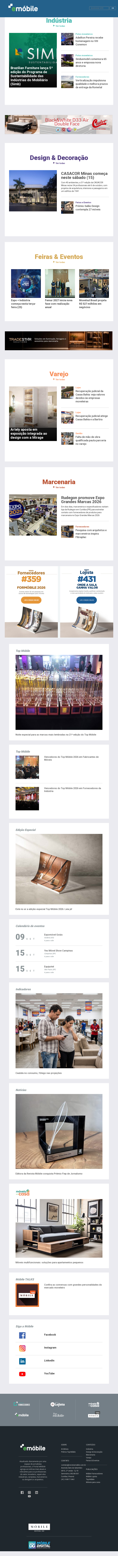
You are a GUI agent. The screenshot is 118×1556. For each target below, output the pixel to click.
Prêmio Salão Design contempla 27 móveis (88, 207)
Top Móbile (90, 1479)
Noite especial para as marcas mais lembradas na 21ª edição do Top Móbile (56, 734)
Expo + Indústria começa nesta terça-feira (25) (23, 304)
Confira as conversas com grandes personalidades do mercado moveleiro (73, 1286)
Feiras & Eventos (59, 256)
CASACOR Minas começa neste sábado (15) (84, 176)
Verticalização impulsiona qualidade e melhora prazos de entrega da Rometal (92, 84)
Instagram (50, 1347)
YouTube (49, 1373)
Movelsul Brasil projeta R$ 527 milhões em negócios (92, 304)
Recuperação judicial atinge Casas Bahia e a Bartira (92, 417)
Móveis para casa (93, 1482)
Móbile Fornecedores (94, 1474)
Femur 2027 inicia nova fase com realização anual (58, 304)
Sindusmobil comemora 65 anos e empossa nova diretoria (91, 62)
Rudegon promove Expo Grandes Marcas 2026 (82, 500)
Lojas (78, 387)
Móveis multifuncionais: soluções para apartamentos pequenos (49, 1262)
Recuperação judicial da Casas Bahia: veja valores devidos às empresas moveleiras (90, 396)
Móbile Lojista (91, 1477)
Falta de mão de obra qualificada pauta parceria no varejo (91, 440)
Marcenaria (58, 482)
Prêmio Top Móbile (68, 1452)
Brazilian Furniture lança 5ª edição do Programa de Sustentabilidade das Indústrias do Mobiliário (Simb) (32, 76)
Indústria (59, 20)
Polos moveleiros (84, 34)
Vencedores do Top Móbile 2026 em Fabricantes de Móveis (71, 758)
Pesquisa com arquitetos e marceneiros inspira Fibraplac (91, 534)
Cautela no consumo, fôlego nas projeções (39, 1073)
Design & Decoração (59, 157)
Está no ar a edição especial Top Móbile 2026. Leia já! (44, 909)
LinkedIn (49, 1360)
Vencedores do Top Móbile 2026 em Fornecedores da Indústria (72, 790)
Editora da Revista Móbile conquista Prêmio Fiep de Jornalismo (49, 1173)
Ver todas (60, 26)
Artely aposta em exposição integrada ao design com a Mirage (29, 434)
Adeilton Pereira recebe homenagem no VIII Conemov (89, 41)
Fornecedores (82, 77)
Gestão (79, 433)
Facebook (50, 1334)
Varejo (59, 374)
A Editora (64, 1449)
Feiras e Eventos (83, 202)
